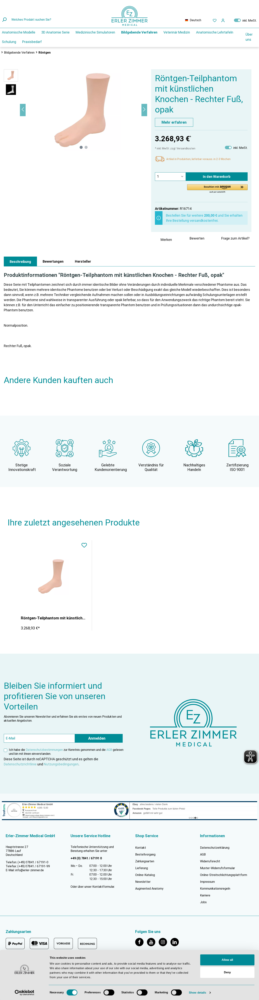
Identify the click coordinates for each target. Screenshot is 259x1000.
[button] (217, 188)
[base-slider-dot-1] (81, 147)
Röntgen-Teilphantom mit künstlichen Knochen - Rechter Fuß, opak (53, 618)
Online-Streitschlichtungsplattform (223, 875)
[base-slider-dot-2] (86, 147)
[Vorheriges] (23, 110)
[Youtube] (153, 942)
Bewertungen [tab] (53, 261)
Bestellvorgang (145, 854)
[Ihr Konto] (223, 20)
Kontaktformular (103, 886)
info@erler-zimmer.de (29, 870)
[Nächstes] (144, 110)
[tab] (20, 261)
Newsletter (143, 882)
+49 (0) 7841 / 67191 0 (86, 858)
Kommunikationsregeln (215, 888)
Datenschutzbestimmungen (44, 750)
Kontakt (140, 847)
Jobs (203, 902)
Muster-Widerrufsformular (217, 868)
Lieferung (141, 868)
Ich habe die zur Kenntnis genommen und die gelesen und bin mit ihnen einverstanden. (66, 752)
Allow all (227, 959)
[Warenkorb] (229, 19)
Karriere (205, 895)
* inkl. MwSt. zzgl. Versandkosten (175, 148)
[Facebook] (141, 942)
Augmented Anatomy (149, 888)
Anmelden (96, 738)
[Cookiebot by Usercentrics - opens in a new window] (24, 992)
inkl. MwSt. (245, 20)
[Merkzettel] (214, 20)
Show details (197, 992)
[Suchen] (5, 20)
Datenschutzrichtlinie (20, 764)
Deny (227, 972)
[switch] (109, 992)
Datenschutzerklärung (214, 847)
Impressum (207, 882)
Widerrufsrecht (210, 861)
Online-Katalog (145, 875)
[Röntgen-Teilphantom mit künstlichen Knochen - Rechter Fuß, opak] (51, 576)
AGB (109, 750)
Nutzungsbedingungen (61, 764)
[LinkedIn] (175, 942)
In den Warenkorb (216, 177)
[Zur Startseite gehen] (129, 16)
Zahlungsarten (144, 861)
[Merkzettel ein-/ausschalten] (84, 546)
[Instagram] (164, 942)
